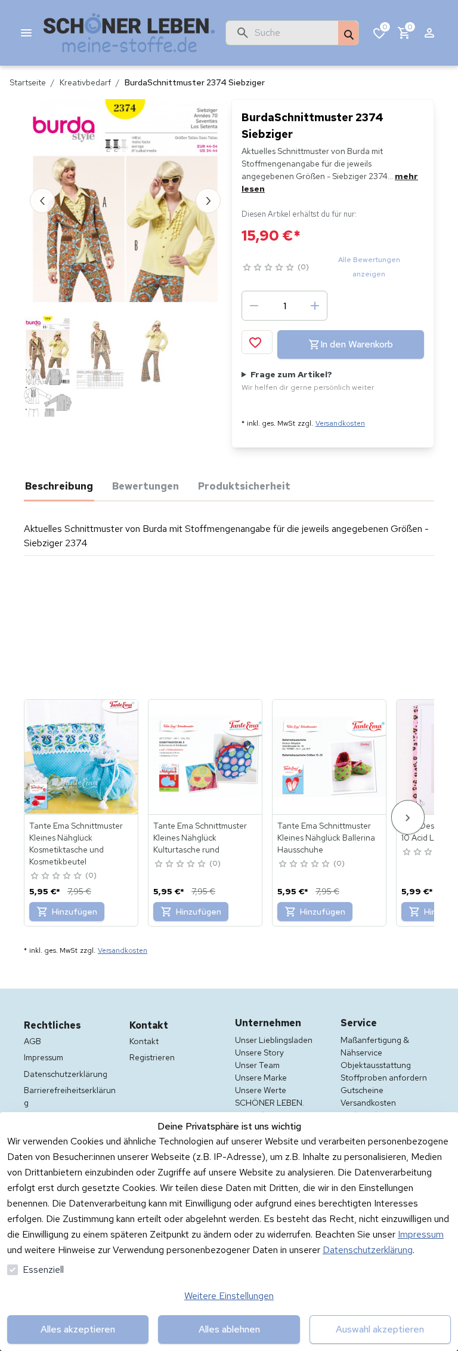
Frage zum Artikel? (308, 380)
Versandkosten (340, 423)
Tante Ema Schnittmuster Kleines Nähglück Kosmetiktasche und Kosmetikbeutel (76, 843)
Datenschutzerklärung (368, 1250)
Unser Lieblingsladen (273, 1040)
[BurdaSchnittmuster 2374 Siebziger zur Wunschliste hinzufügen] (257, 342)
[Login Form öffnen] (429, 33)
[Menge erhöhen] (315, 305)
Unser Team (257, 1065)
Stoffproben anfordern (384, 1077)
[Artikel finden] (348, 33)
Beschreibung (59, 486)
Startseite (28, 82)
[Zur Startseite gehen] (129, 33)
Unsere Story (259, 1052)
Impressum (421, 1234)
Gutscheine (362, 1090)
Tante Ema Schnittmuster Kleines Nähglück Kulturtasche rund (200, 837)
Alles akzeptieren (78, 1329)
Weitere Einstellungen (229, 1296)
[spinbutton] (284, 305)
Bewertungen (145, 486)
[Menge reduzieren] (254, 305)
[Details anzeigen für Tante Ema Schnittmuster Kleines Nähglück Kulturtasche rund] (205, 757)
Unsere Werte (260, 1090)
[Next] (408, 817)
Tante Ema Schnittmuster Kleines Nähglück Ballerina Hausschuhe (326, 837)
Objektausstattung (376, 1065)
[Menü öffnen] (26, 33)
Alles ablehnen (229, 1329)
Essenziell (43, 1269)
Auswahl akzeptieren (380, 1329)
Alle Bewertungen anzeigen (369, 267)
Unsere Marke (261, 1077)
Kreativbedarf (85, 82)
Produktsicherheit (244, 486)
